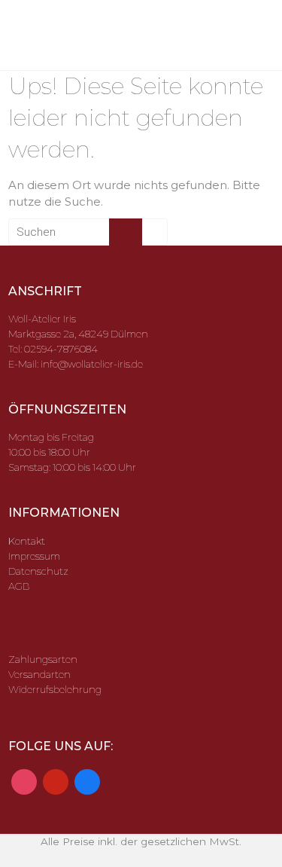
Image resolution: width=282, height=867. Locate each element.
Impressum (34, 556)
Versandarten (39, 674)
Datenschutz (38, 571)
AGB (18, 586)
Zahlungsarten (42, 659)
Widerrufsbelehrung (55, 689)
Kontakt (26, 541)
